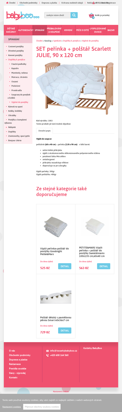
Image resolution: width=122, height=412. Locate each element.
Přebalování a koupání (54, 30)
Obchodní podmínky (28, 2)
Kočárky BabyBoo (92, 348)
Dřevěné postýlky (16, 50)
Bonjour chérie (14, 140)
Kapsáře (15, 68)
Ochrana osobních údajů (72, 2)
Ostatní (14, 81)
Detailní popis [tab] (44, 130)
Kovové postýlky (15, 55)
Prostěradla (16, 90)
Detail (65, 266)
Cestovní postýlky (16, 46)
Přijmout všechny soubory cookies (42, 406)
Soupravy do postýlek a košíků (19, 96)
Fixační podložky (18, 64)
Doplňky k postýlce (16, 59)
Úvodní (12, 2)
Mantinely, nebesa (19, 72)
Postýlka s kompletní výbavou (15, 121)
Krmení (68, 30)
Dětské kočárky (11, 30)
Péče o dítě (82, 30)
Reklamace (92, 2)
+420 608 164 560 (59, 355)
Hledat (74, 15)
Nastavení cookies (61, 391)
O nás (12, 350)
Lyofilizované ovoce (98, 30)
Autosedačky (26, 30)
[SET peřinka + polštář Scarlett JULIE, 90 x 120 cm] (75, 88)
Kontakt (13, 377)
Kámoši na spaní (15, 106)
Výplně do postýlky (19, 102)
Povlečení (15, 86)
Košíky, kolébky (15, 111)
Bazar (111, 30)
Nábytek (12, 127)
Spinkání (39, 30)
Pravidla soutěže (17, 368)
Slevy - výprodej (17, 373)
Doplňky (12, 131)
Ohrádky (12, 115)
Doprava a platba (49, 2)
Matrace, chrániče (19, 77)
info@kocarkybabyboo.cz (63, 350)
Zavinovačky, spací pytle (19, 136)
